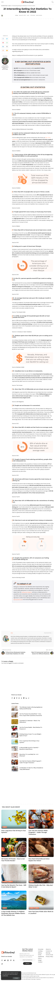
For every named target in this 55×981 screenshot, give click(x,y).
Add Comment (39, 15)
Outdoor (40, 962)
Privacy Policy (49, 956)
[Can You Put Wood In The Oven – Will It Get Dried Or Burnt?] (13, 873)
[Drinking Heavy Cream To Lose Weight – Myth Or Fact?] (14, 735)
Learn (28, 15)
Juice (32, 907)
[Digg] (26, 698)
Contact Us (49, 951)
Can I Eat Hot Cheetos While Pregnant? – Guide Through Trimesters (38, 832)
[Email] (7, 50)
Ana (17, 15)
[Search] (52, 2)
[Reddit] (3, 50)
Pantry (40, 958)
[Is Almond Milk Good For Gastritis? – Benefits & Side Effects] (14, 748)
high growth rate (18, 599)
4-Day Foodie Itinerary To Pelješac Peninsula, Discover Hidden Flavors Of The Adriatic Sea (13, 913)
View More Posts (47, 632)
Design (40, 960)
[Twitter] (7, 38)
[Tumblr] (7, 46)
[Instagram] (19, 698)
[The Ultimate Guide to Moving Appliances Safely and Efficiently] (14, 708)
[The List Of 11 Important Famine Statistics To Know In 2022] (5, 61)
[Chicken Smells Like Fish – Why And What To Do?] (41, 873)
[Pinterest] (3, 42)
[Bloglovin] (23, 698)
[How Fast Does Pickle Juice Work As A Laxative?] (41, 900)
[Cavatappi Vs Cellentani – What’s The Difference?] (14, 721)
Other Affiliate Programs (44, 974)
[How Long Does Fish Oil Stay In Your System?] (14, 741)
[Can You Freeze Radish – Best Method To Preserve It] (14, 728)
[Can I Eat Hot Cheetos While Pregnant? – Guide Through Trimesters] (14, 762)
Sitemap (48, 953)
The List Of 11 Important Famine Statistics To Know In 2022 (5, 67)
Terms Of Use (49, 955)
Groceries (39, 855)
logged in (10, 663)
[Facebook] (3, 38)
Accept (16, 978)
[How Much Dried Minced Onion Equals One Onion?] (41, 847)
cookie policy (5, 975)
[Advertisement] (27, 28)
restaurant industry (27, 592)
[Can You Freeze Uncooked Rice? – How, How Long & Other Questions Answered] (14, 714)
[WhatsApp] (7, 42)
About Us (48, 949)
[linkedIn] (3, 46)
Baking (4, 881)
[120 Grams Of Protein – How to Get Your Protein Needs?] (13, 847)
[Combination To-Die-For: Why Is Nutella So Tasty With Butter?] (14, 768)
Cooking (32, 855)
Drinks (39, 955)
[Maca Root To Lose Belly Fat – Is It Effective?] (14, 755)
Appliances (41, 956)
